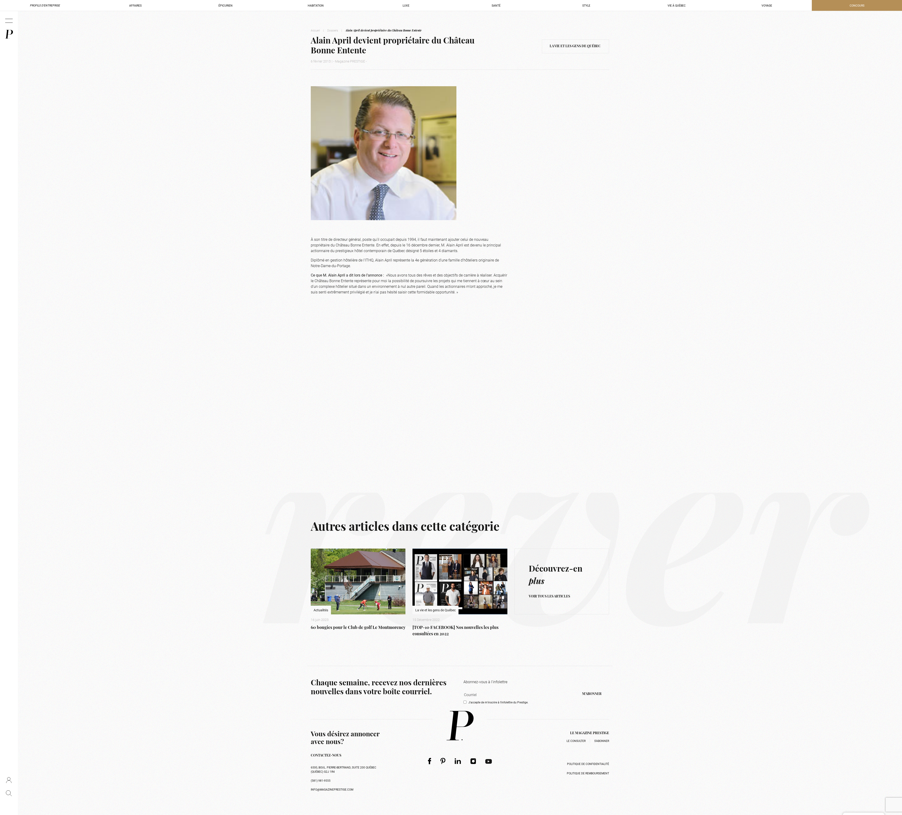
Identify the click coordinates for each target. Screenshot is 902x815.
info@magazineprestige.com (332, 789)
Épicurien (225, 5)
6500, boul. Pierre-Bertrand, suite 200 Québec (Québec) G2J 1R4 (343, 769)
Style (586, 5)
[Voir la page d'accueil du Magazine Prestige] (460, 725)
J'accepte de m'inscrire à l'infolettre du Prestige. (498, 702)
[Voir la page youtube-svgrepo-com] (488, 761)
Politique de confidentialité (588, 764)
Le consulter (576, 741)
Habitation (316, 5)
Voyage (767, 5)
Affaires (135, 5)
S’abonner (601, 741)
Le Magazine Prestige (589, 733)
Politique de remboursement (588, 773)
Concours (857, 5)
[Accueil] (9, 34)
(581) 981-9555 (320, 780)
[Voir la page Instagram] (473, 761)
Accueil (315, 30)
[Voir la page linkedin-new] (458, 761)
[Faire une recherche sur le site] (9, 793)
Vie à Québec (677, 5)
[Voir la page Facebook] (429, 761)
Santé (496, 5)
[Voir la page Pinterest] (442, 761)
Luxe (406, 5)
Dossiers (332, 30)
